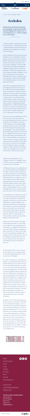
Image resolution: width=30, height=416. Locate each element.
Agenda (5, 358)
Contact (5, 366)
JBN (26, 1)
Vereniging (14, 14)
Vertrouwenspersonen (8, 379)
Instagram (20, 359)
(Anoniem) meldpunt (8, 361)
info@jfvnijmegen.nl (8, 404)
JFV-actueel (6, 371)
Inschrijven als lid (7, 384)
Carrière (5, 363)
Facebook (26, 359)
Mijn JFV (5, 374)
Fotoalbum (5, 369)
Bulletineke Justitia (7, 390)
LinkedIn (23, 359)
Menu (26, 5)
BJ (28, 1)
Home (9, 14)
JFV (23, 1)
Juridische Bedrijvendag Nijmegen (11, 387)
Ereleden (19, 14)
